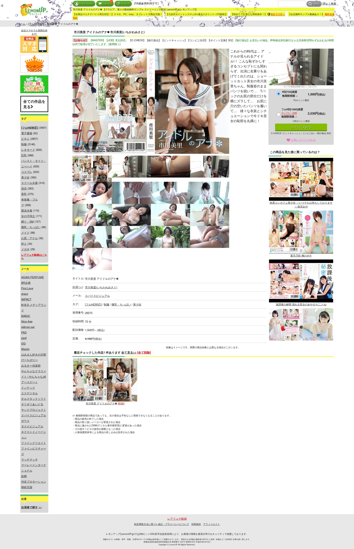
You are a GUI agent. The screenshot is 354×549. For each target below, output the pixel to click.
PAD (24, 332)
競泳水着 (26, 210)
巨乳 (24, 155)
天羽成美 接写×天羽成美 (301, 353)
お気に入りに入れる (303, 140)
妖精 (24, 476)
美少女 (25, 177)
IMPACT (26, 299)
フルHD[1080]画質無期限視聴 (292, 112)
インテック (28, 388)
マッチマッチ (29, 459)
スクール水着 (29, 183)
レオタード (28, 150)
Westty (25, 349)
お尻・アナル (29, 238)
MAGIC (25, 316)
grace (24, 294)
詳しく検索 (329, 3)
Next (224, 101)
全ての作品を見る (34, 104)
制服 (24, 144)
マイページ (87, 3)
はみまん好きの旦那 (33, 354)
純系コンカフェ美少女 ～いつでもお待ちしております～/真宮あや (301, 204)
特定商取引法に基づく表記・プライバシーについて (161, 524)
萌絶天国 (26, 487)
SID (23, 343)
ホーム (21, 24)
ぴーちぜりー (29, 360)
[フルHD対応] (36, 24)
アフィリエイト (211, 524)
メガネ (25, 249)
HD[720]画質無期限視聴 (290, 93)
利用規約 (196, 524)
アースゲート (29, 382)
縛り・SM (27, 221)
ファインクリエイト (33, 443)
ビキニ (25, 139)
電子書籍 (26, 133)
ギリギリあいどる (32, 404)
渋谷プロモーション (33, 481)
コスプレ (26, 172)
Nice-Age (26, 321)
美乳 (24, 194)
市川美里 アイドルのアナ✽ (101, 403)
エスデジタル (29, 393)
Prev (77, 101)
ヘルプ (126, 3)
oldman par (28, 327)
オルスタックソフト (33, 399)
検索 (317, 4)
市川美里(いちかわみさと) (101, 287)
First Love (27, 288)
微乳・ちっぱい (31, 227)
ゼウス (25, 421)
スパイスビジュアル (33, 415)
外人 (24, 243)
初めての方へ (277, 14)
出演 (77, 287)
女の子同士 (28, 216)
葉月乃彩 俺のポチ (301, 255)
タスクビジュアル (32, 426)
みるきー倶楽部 (31, 365)
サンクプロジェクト (33, 410)
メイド (25, 232)
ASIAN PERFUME (32, 277)
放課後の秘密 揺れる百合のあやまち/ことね (301, 304)
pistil (24, 338)
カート (108, 3)
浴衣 (24, 188)
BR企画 (26, 283)
